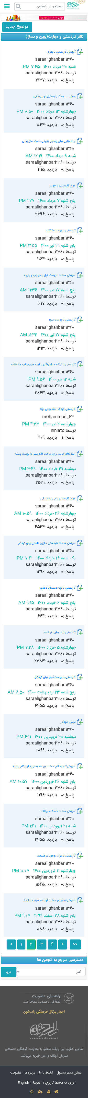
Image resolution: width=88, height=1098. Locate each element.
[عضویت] (40, 1092)
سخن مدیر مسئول (69, 1072)
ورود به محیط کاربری (59, 1083)
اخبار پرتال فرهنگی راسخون (44, 1012)
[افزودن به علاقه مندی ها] (32, 1092)
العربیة (37, 1083)
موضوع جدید (17, 26)
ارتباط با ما (46, 1072)
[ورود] (48, 1092)
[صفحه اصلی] (56, 1092)
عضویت (15, 1072)
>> (75, 944)
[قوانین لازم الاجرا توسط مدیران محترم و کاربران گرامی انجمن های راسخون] (44, 18)
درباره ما (30, 1072)
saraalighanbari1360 (55, 59)
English (23, 1083)
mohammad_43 (58, 417)
